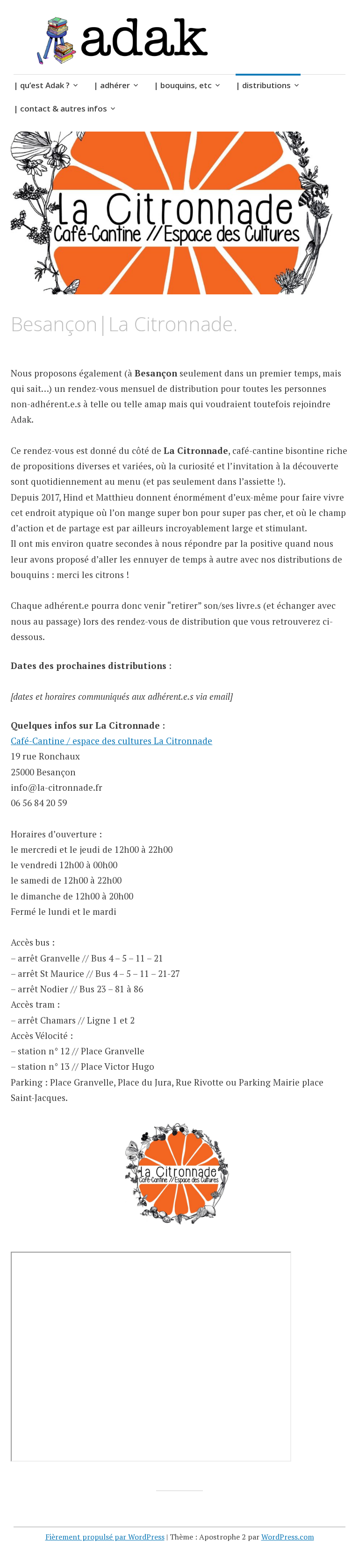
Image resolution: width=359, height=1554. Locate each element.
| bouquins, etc (183, 85)
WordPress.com (287, 1537)
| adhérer (111, 85)
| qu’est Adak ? (42, 85)
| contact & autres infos (60, 108)
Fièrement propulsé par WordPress (105, 1537)
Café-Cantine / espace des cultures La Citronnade (111, 740)
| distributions (263, 85)
